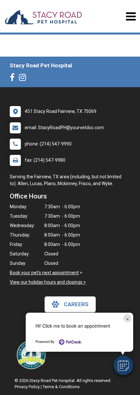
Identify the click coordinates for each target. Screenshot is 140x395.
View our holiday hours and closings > (48, 282)
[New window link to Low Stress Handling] (32, 354)
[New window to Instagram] (24, 78)
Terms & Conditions (61, 386)
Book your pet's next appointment (44, 272)
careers (76, 304)
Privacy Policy (27, 386)
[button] (123, 365)
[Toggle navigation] (130, 16)
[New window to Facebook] (14, 78)
